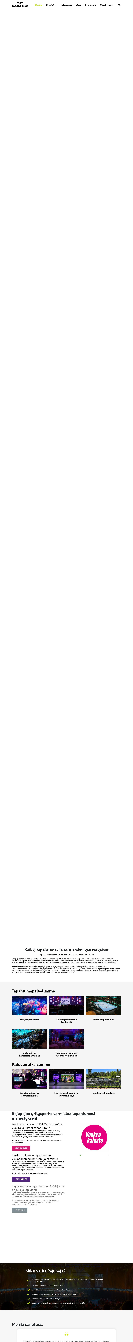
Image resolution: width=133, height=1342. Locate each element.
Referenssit (66, 5)
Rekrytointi (90, 5)
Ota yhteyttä (106, 5)
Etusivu (38, 5)
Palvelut (50, 5)
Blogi (78, 5)
